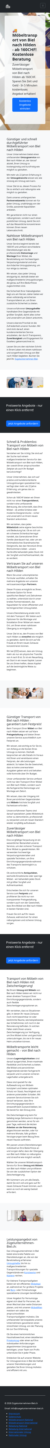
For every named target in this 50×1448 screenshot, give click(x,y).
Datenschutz (15, 1416)
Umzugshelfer (14, 1263)
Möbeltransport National (21, 1419)
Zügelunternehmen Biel (26, 359)
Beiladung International (20, 1429)
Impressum (14, 1413)
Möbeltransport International (23, 1422)
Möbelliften (36, 1307)
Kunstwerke (30, 1272)
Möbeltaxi (36, 1283)
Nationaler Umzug (18, 1435)
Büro (13, 1290)
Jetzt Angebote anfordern (23, 423)
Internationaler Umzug (20, 1432)
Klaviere (10, 1275)
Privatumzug (13, 1340)
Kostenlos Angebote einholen (25, 104)
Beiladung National (18, 1425)
